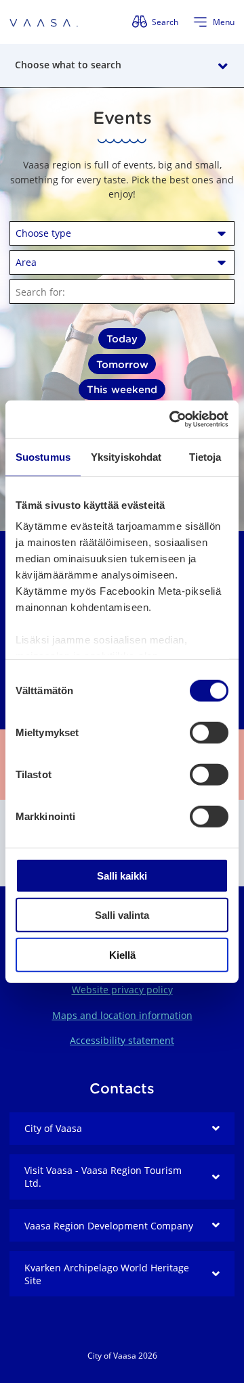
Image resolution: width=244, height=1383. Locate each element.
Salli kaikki (122, 875)
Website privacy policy (122, 989)
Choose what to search (68, 64)
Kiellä (122, 954)
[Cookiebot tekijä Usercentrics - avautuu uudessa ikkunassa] (172, 419)
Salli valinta (122, 915)
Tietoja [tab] (205, 456)
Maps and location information (122, 1015)
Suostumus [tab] (43, 456)
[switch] (209, 732)
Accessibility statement (122, 1040)
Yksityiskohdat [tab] (126, 456)
